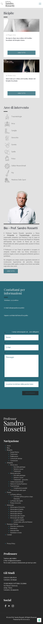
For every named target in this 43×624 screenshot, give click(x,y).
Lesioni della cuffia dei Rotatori (23, 522)
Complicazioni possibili (20, 488)
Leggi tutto (21, 53)
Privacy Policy (11, 544)
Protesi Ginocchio (15, 503)
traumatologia (16, 116)
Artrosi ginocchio (15, 473)
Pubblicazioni (14, 456)
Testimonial (13, 454)
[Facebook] (5, 606)
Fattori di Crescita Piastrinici (18, 484)
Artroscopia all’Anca (16, 514)
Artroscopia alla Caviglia (17, 516)
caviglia (14, 130)
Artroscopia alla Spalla (17, 518)
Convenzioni (14, 461)
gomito (14, 144)
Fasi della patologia (19, 467)
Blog (8, 448)
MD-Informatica (25, 619)
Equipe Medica (14, 452)
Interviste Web (14, 531)
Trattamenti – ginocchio (21, 480)
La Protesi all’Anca (15, 495)
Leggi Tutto (11, 271)
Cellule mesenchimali (16, 482)
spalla (13, 151)
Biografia (9, 450)
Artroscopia (10, 505)
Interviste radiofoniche (17, 526)
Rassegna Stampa (12, 524)
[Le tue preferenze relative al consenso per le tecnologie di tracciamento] (39, 620)
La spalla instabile (19, 520)
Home (9, 446)
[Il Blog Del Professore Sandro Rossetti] (21, 4)
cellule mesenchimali (18, 165)
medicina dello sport (18, 179)
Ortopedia (10, 463)
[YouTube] (9, 606)
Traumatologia (14, 486)
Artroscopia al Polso (16, 512)
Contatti (9, 535)
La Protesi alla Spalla (16, 501)
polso (13, 158)
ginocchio (14, 137)
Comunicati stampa (16, 459)
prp (12, 172)
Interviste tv (13, 528)
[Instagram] (13, 606)
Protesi (9, 492)
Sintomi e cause (18, 469)
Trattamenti (17, 471)
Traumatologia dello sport (18, 490)
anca (13, 123)
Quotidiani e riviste (16, 533)
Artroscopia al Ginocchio (17, 507)
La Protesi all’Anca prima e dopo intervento (23, 498)
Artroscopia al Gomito (16, 509)
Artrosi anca (14, 465)
